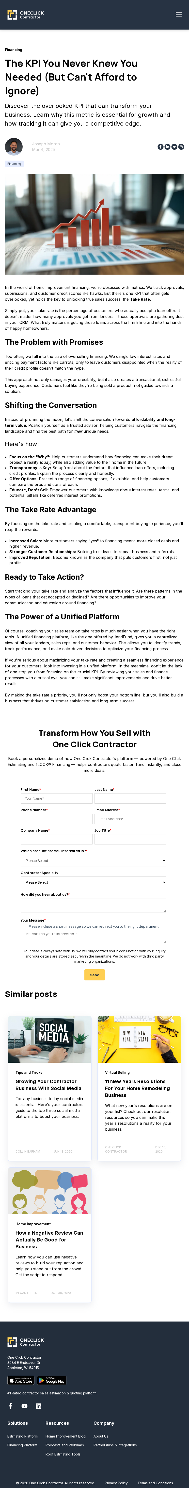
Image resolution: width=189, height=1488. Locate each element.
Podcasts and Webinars (65, 1445)
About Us (101, 1436)
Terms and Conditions (155, 1483)
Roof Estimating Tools (63, 1454)
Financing (14, 163)
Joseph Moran (46, 143)
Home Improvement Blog (66, 1436)
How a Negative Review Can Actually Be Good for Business (49, 1240)
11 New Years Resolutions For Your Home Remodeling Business (137, 1088)
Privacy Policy (116, 1483)
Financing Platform (22, 1445)
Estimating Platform (22, 1436)
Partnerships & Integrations (115, 1445)
